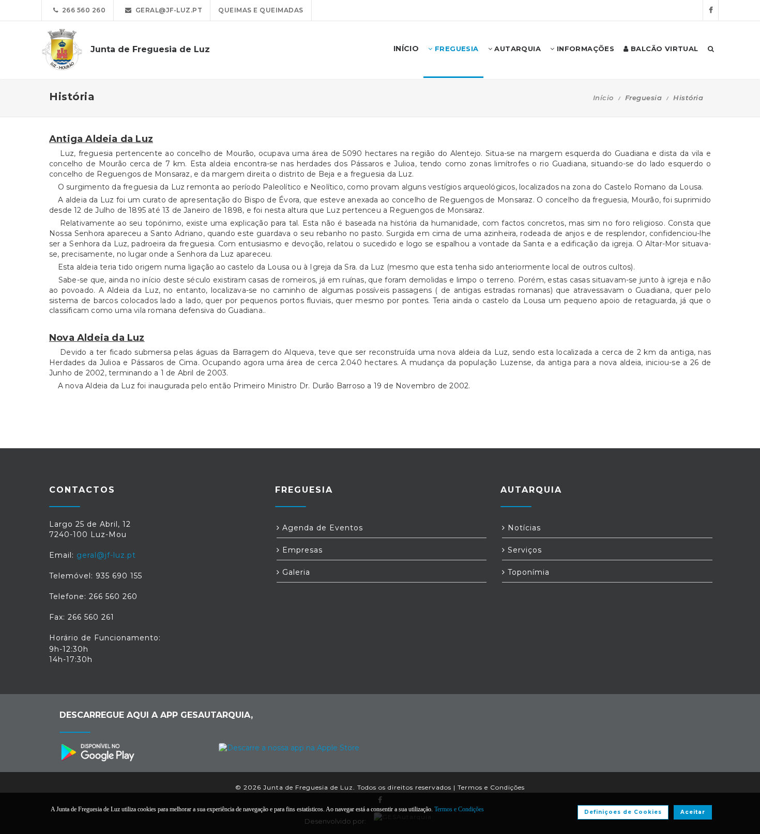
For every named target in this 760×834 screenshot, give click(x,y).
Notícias (523, 527)
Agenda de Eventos (321, 527)
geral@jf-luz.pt (167, 10)
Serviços (523, 550)
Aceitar (692, 812)
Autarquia (516, 48)
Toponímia (527, 572)
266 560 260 (82, 10)
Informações (584, 48)
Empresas (301, 550)
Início (603, 97)
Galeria (295, 572)
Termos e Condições (491, 787)
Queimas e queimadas (260, 10)
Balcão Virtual (663, 48)
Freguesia (456, 48)
